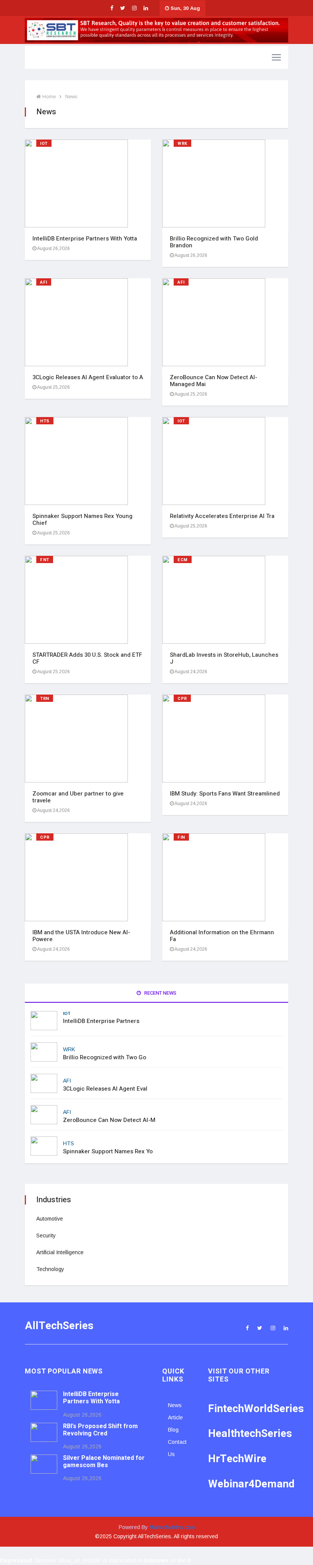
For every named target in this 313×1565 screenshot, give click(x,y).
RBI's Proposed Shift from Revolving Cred (100, 1430)
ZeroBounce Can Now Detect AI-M (109, 1120)
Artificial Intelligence (60, 1252)
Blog (173, 1430)
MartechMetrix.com (172, 1527)
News (71, 96)
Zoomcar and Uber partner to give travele (78, 797)
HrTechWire (237, 1459)
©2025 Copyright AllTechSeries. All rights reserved (156, 1536)
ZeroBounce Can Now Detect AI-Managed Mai (213, 380)
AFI (43, 282)
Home (48, 96)
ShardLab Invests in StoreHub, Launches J (224, 658)
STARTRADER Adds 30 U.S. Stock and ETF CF (87, 658)
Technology (50, 1269)
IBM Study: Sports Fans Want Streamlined (225, 793)
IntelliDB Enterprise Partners (101, 1021)
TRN (44, 698)
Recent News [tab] (159, 993)
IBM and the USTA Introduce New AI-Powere (81, 935)
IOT (44, 143)
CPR (182, 698)
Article (175, 1417)
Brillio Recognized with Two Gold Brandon (214, 242)
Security (46, 1235)
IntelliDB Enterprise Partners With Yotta (84, 238)
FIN (181, 837)
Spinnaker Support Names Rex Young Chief (82, 519)
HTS (45, 421)
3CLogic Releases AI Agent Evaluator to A (87, 377)
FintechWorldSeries (256, 1409)
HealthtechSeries (250, 1434)
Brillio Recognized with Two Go (104, 1057)
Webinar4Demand (251, 1484)
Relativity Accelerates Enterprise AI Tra (222, 516)
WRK (182, 143)
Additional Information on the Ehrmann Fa (222, 935)
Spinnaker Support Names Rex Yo (108, 1151)
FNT (44, 560)
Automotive (49, 1219)
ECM (182, 560)
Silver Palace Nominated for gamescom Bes (104, 1461)
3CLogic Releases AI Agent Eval (105, 1088)
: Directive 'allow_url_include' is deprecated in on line (95, 1560)
